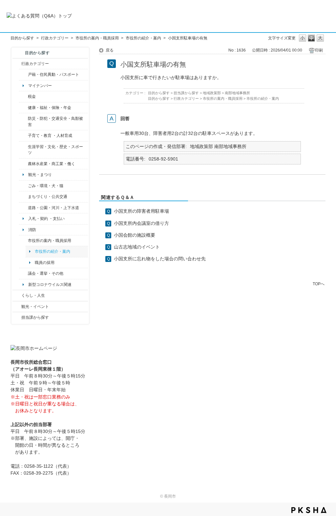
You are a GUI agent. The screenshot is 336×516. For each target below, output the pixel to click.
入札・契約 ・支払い (46, 218)
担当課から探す (35, 317)
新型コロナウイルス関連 (50, 284)
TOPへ (319, 284)
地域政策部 (212, 93)
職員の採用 (44, 262)
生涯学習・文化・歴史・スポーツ (55, 149)
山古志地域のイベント (137, 246)
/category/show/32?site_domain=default (23, 241)
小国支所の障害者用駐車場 (141, 211)
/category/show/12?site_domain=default (17, 295)
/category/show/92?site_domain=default (23, 96)
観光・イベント (35, 306)
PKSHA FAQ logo (308, 510)
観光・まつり (40, 174)
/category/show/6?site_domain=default (23, 197)
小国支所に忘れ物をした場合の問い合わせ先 (160, 258)
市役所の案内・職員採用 (97, 38)
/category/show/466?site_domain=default (23, 273)
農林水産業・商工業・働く (51, 163)
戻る (110, 50)
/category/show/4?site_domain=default (23, 108)
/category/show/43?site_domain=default (23, 150)
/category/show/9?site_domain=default (17, 317)
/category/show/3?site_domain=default (17, 64)
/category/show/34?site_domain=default (23, 164)
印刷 (319, 50)
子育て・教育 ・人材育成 (50, 135)
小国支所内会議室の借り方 (141, 223)
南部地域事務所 (237, 93)
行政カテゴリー (55, 38)
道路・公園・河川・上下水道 (53, 207)
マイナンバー (40, 85)
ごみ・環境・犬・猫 (45, 185)
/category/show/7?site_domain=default (23, 74)
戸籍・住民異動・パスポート (53, 74)
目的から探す (22, 38)
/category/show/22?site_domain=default (23, 186)
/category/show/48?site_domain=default (23, 136)
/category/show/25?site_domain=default (23, 122)
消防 (32, 229)
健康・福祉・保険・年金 (49, 107)
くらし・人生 (33, 295)
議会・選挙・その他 (45, 273)
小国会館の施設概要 (134, 235)
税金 (32, 96)
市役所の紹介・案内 (143, 38)
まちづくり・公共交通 (47, 196)
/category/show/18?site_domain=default (17, 307)
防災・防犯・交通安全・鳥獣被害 (55, 121)
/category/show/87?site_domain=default (23, 208)
